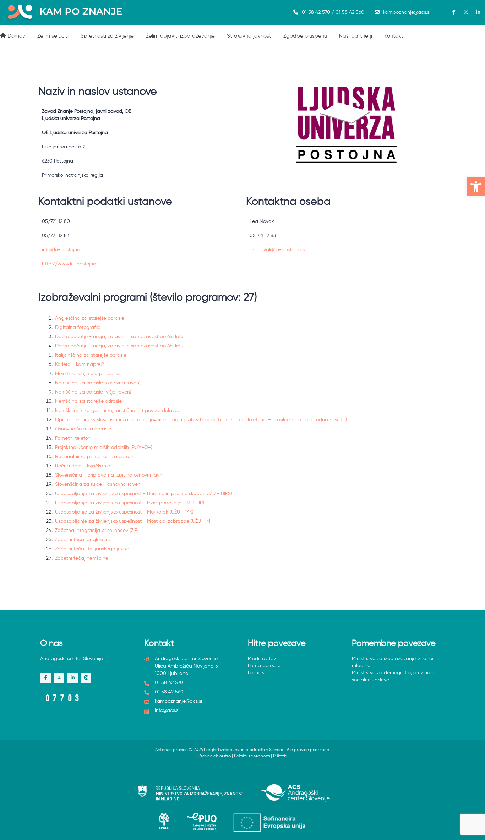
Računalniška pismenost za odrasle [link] (95, 456)
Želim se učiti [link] (53, 36)
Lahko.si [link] (256, 672)
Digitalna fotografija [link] (78, 327)
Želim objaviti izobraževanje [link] (180, 36)
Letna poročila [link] (264, 665)
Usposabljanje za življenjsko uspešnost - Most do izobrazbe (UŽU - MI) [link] (134, 521)
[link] (476, 186)
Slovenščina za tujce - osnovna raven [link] (98, 484)
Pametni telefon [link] (73, 438)
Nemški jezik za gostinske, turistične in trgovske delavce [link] (117, 410)
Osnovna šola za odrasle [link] (83, 429)
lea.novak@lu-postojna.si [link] (278, 249)
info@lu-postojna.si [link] (63, 249)
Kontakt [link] (393, 36)
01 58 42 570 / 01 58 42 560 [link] (333, 12)
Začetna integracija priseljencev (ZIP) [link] (97, 530)
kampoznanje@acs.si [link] (406, 12)
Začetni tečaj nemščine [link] (81, 558)
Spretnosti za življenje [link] (107, 36)
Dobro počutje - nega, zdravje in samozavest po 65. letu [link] (119, 336)
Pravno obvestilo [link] (214, 756)
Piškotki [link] (280, 756)
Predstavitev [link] (262, 658)
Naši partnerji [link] (355, 36)
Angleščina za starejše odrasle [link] (89, 318)
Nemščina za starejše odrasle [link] (88, 401)
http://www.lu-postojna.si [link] (71, 264)
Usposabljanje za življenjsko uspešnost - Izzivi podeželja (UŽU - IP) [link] (129, 502)
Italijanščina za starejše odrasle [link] (90, 355)
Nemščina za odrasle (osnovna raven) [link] (98, 382)
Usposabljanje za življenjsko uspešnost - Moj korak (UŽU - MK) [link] (124, 512)
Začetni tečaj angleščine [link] (83, 539)
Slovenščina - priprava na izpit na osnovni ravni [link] (109, 475)
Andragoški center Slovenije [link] (71, 658)
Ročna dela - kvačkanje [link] (82, 465)
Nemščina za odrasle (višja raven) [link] (93, 392)
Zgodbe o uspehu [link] (305, 36)
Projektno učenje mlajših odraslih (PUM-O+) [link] (103, 447)
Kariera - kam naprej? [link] (79, 364)
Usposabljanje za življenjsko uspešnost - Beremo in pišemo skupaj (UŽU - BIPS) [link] (143, 493)
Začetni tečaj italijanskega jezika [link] (92, 549)
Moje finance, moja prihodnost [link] (89, 373)
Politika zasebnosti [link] (252, 756)
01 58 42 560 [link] (169, 692)
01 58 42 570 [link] (169, 682)
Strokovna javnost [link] (249, 36)
